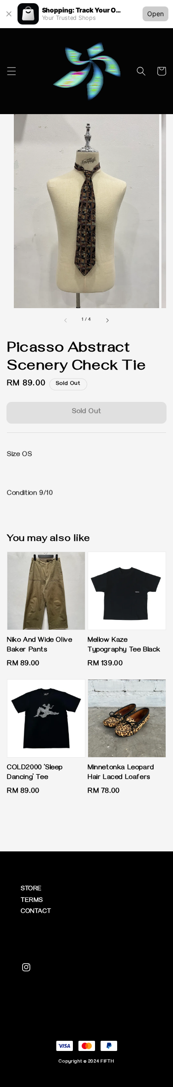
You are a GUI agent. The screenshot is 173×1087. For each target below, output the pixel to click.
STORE (31, 889)
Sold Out (86, 412)
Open (155, 14)
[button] (11, 71)
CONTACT (36, 912)
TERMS (32, 901)
